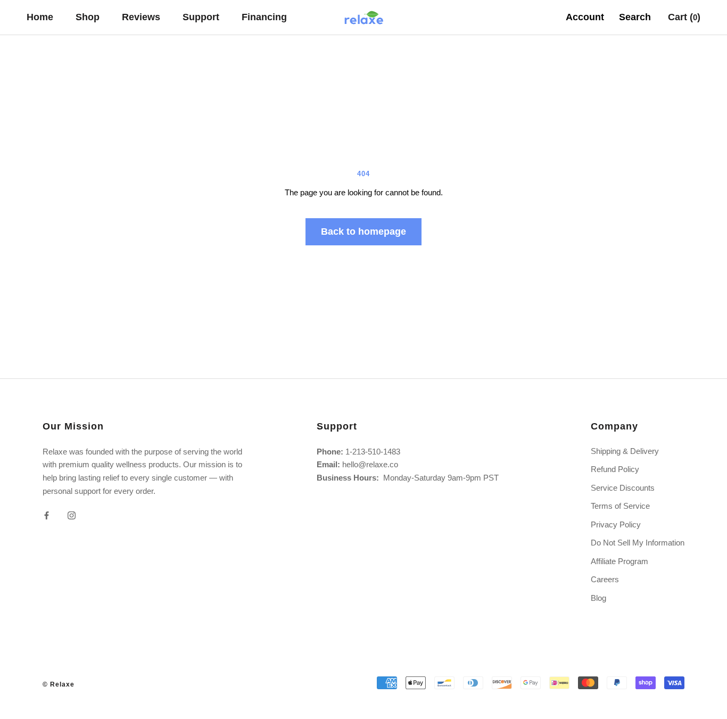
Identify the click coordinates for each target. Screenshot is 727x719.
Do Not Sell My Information (637, 542)
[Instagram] (72, 515)
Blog (598, 597)
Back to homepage (363, 231)
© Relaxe (59, 684)
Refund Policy (615, 469)
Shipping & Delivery (625, 451)
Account (585, 17)
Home (40, 17)
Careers (605, 579)
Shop (88, 17)
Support (201, 17)
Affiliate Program (619, 561)
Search (635, 17)
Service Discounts (623, 487)
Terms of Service (620, 505)
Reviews (141, 17)
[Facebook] (47, 515)
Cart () (684, 17)
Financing (264, 17)
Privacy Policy (616, 524)
